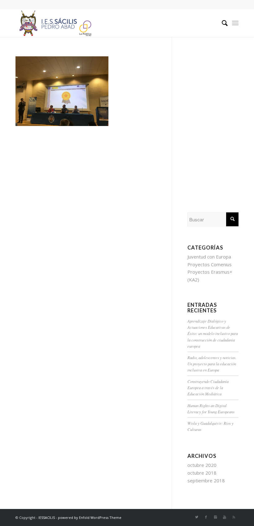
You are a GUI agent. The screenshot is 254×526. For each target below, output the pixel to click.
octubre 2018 (202, 473)
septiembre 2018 (206, 480)
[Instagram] (215, 517)
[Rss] (234, 517)
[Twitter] (196, 517)
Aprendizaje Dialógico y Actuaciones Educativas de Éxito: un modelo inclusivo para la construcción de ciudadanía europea (212, 333)
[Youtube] (224, 517)
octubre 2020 (202, 465)
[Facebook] (206, 517)
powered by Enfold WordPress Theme (89, 517)
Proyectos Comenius (209, 264)
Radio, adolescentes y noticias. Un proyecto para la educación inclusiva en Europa (211, 363)
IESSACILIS (46, 517)
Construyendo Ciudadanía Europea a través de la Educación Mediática (208, 387)
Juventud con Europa (209, 257)
